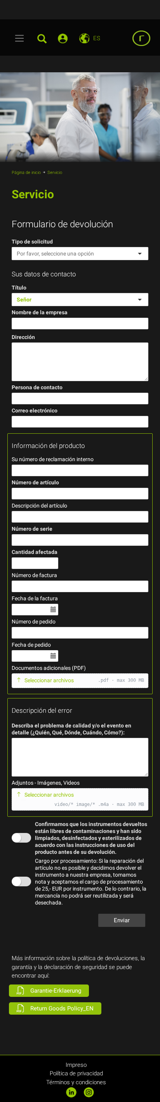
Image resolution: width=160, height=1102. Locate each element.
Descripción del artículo (39, 505)
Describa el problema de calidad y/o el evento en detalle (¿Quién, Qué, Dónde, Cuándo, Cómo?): (71, 729)
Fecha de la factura (35, 598)
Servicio (54, 172)
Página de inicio (26, 172)
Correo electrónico (34, 410)
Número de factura (34, 575)
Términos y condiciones (76, 1082)
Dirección (23, 337)
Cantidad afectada (34, 552)
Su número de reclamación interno (53, 459)
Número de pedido (34, 621)
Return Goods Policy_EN (61, 1008)
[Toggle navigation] (20, 38)
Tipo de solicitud (32, 241)
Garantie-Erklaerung (55, 990)
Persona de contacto (37, 387)
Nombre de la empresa (40, 312)
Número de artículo (35, 482)
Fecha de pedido (31, 645)
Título (19, 287)
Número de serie (32, 529)
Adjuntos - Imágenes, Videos (46, 783)
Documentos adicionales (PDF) (49, 668)
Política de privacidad (76, 1073)
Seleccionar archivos (49, 680)
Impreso (76, 1064)
